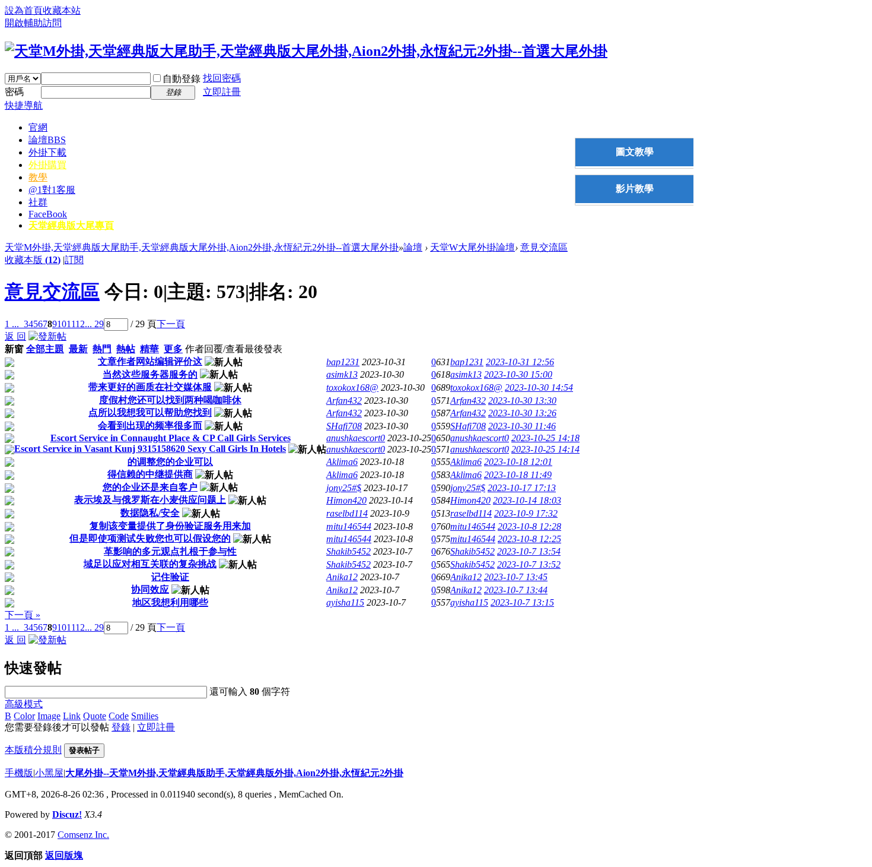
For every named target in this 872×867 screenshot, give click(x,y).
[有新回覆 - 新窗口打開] (9, 364)
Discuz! (67, 814)
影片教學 (635, 188)
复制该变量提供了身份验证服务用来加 (170, 526)
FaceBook (47, 214)
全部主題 (45, 349)
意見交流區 (544, 247)
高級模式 (24, 704)
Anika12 (342, 577)
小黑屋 (49, 773)
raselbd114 (347, 513)
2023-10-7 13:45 (516, 577)
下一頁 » (22, 615)
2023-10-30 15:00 (518, 374)
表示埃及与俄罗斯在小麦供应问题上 (150, 500)
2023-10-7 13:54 (529, 551)
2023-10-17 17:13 (522, 488)
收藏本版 (33, 260)
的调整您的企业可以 (170, 462)
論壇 (47, 140)
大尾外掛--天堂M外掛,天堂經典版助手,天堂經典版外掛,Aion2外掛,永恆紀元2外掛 (234, 773)
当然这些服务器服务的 (150, 374)
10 (61, 324)
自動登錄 (182, 79)
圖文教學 (635, 152)
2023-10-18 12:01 (518, 462)
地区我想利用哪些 (170, 602)
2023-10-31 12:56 (520, 362)
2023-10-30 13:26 (522, 413)
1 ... (12, 324)
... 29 (94, 324)
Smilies (144, 716)
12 (80, 324)
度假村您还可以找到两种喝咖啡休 (170, 400)
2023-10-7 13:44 (516, 590)
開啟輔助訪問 (33, 23)
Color (24, 716)
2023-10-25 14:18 (545, 438)
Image (49, 716)
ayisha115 (345, 602)
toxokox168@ (352, 387)
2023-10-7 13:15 (522, 602)
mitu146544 (348, 526)
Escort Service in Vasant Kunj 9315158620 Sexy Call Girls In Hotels (150, 449)
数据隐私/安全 (150, 513)
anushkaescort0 (355, 438)
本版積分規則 (33, 750)
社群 (37, 202)
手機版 (19, 773)
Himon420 (346, 500)
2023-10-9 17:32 (526, 513)
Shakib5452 (348, 551)
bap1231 (342, 362)
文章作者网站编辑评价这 (150, 361)
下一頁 (171, 324)
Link (72, 716)
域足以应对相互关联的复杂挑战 (150, 564)
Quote (94, 716)
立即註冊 (222, 92)
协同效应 (150, 589)
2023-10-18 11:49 (518, 475)
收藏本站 (62, 10)
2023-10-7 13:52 (529, 564)
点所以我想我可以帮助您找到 (150, 412)
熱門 (102, 349)
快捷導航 (24, 105)
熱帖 (125, 349)
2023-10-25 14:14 (545, 449)
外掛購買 (47, 165)
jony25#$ (343, 488)
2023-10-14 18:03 (527, 500)
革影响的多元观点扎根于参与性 (170, 551)
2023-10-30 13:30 (522, 400)
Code (119, 716)
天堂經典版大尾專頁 (71, 225)
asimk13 (342, 374)
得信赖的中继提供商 (150, 474)
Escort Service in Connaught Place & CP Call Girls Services (170, 438)
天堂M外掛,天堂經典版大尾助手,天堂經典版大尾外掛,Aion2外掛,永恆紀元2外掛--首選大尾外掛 (202, 247)
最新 (78, 349)
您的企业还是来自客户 (150, 487)
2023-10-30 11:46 (522, 426)
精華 (149, 349)
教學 (37, 177)
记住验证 (170, 577)
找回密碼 (222, 78)
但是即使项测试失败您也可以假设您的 (150, 538)
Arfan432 (344, 400)
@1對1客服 (51, 190)
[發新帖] (47, 336)
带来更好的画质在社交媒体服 (150, 387)
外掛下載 (47, 152)
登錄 (121, 727)
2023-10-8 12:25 (529, 539)
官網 (37, 127)
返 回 (15, 336)
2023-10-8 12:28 (529, 526)
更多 (173, 349)
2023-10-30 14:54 (539, 387)
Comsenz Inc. (83, 835)
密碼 (14, 92)
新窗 (14, 349)
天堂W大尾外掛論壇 (472, 247)
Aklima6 (342, 462)
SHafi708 (344, 426)
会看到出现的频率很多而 (150, 425)
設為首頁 (24, 10)
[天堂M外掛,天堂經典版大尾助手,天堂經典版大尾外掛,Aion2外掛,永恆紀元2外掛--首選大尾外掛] (306, 51)
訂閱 (74, 260)
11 (70, 324)
